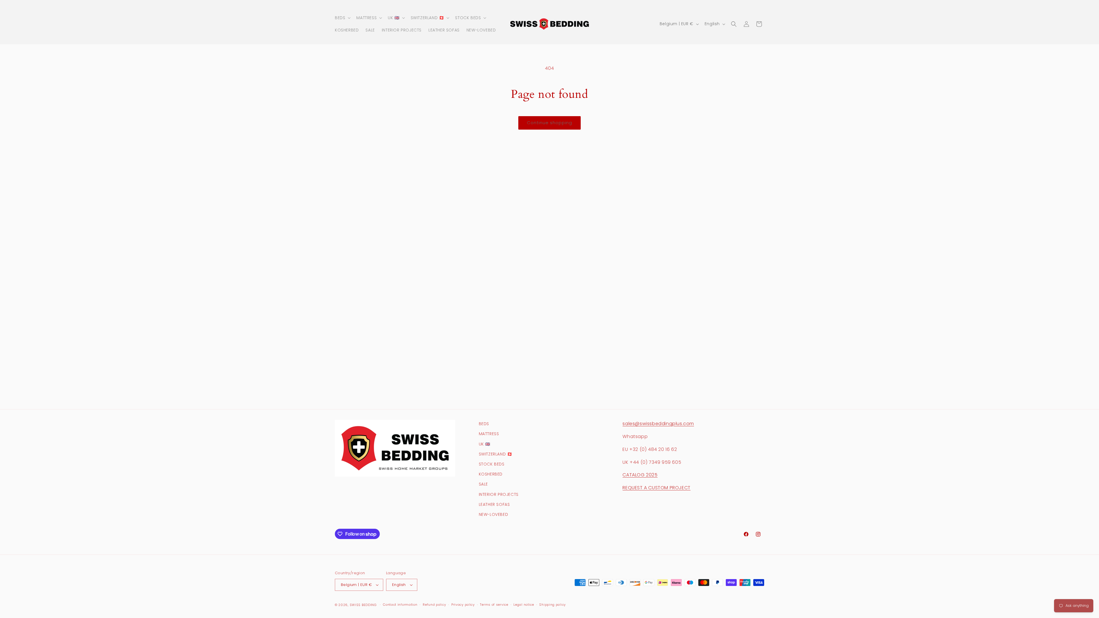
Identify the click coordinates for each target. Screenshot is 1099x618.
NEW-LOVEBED (493, 514)
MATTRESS (489, 434)
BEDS (484, 424)
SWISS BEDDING (363, 605)
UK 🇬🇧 (484, 444)
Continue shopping (549, 123)
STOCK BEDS (492, 464)
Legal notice (523, 604)
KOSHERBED (491, 474)
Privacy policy (463, 604)
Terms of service (494, 604)
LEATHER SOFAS (494, 504)
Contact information (400, 604)
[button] (342, 18)
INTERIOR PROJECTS (499, 494)
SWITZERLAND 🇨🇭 (495, 454)
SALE (483, 484)
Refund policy (434, 604)
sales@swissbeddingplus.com (658, 423)
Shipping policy (552, 604)
